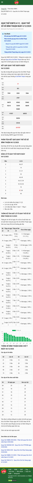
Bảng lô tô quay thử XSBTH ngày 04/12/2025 (17, 44)
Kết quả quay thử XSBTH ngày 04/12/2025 (15, 36)
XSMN (15, 469)
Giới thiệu (11, 471)
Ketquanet (17, 473)
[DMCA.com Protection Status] (12, 481)
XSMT (21, 469)
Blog (27, 469)
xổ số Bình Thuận (20, 76)
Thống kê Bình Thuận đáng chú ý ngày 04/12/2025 (17, 52)
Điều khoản (20, 471)
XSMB (9, 469)
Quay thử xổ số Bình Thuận (13, 59)
